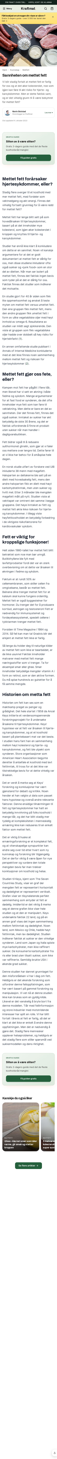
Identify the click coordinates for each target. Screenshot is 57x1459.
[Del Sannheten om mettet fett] (54, 1453)
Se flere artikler (27, 1165)
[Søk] (45, 8)
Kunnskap (14, 70)
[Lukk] (53, 17)
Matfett (26, 70)
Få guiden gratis (28, 157)
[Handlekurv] (52, 8)
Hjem (4, 70)
